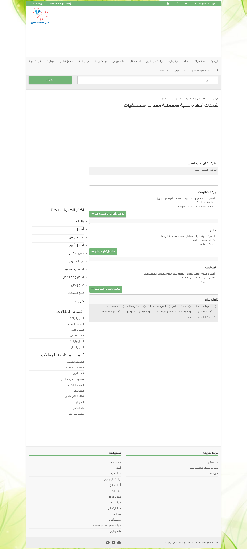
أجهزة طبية (208, 236)
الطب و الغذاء (77, 330)
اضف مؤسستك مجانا (59, 3)
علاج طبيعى (76, 237)
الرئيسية (214, 61)
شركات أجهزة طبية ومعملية (195, 98)
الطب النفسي (77, 335)
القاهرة (213, 170)
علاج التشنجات (75, 293)
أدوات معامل (165, 198)
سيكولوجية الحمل (73, 277)
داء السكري (78, 408)
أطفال (80, 229)
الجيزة (197, 170)
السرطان (79, 402)
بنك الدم (79, 221)
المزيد (189, 317)
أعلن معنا (164, 70)
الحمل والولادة (77, 341)
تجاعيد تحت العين (76, 414)
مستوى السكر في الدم (72, 379)
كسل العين (78, 373)
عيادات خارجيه (76, 261)
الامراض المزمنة (76, 324)
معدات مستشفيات (170, 98)
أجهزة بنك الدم (206, 198)
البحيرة (205, 170)
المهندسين (202, 281)
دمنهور (203, 244)
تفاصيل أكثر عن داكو (104, 251)
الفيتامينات (78, 390)
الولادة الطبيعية (76, 385)
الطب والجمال (77, 347)
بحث (48, 80)
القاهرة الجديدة (198, 206)
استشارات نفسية (74, 269)
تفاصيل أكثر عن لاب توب (107, 289)
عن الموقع (213, 462)
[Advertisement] (144, 31)
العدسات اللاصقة (75, 362)
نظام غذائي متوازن (74, 396)
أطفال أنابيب (76, 245)
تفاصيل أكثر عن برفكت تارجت (109, 213)
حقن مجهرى (76, 253)
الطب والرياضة (77, 318)
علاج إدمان (77, 285)
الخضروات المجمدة (75, 367)
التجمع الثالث (182, 206)
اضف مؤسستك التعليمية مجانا (203, 468)
